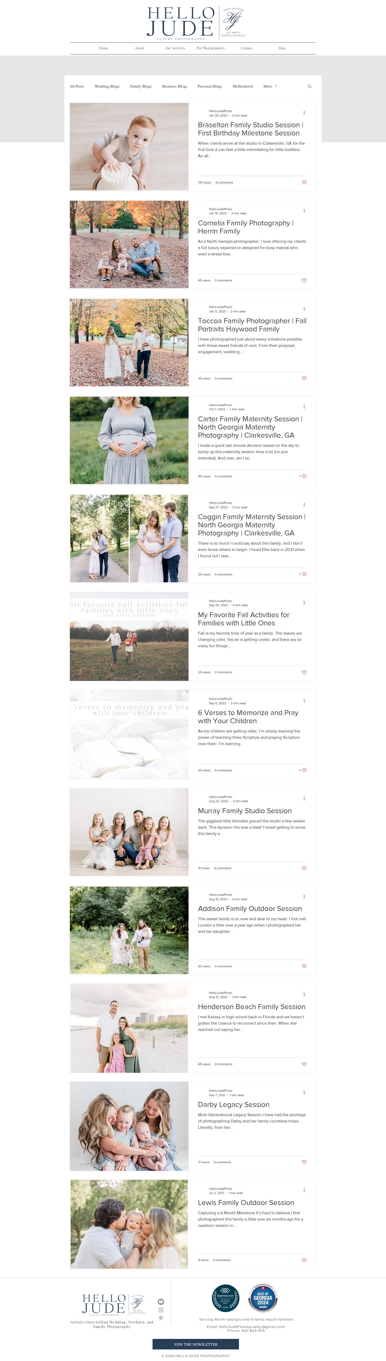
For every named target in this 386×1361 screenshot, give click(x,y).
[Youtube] (161, 1302)
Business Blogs (174, 86)
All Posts (77, 86)
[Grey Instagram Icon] (161, 1310)
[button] (139, 48)
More (267, 86)
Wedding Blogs (107, 86)
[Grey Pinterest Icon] (161, 1318)
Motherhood (243, 86)
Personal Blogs (210, 86)
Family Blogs (141, 86)
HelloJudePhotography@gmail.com (252, 1327)
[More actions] (306, 113)
